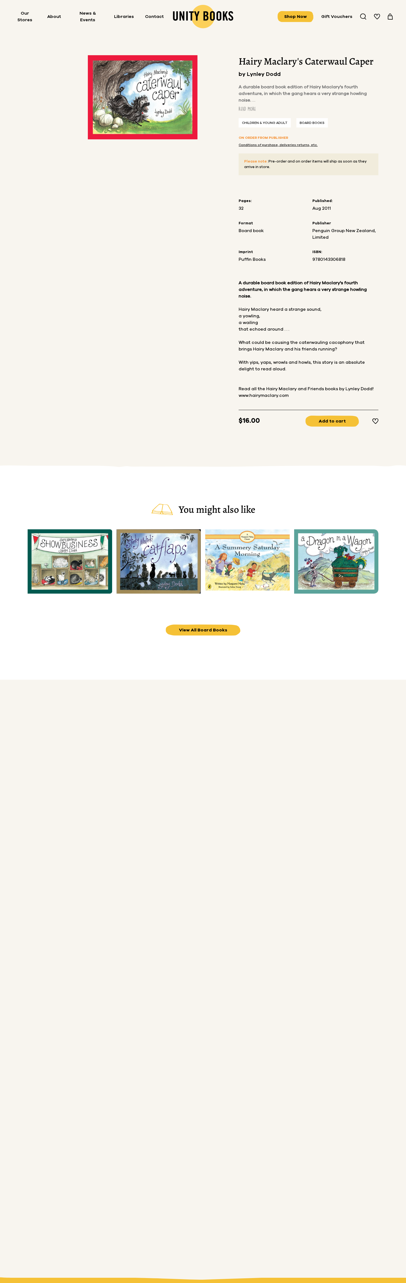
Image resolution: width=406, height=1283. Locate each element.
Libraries (124, 16)
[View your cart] (390, 17)
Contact (154, 16)
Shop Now (295, 16)
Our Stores (24, 16)
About (54, 16)
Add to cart (332, 421)
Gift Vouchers (336, 16)
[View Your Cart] (390, 17)
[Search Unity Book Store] (363, 17)
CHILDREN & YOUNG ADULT (265, 122)
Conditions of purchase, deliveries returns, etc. (278, 145)
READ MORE (247, 109)
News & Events (88, 16)
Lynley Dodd (264, 74)
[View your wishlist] (377, 17)
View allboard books (203, 630)
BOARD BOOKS (312, 122)
